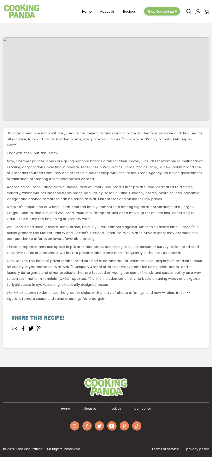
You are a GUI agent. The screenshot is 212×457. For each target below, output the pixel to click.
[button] (188, 11)
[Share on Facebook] (23, 328)
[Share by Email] (14, 328)
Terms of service (165, 449)
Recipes (115, 408)
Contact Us (142, 408)
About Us (89, 408)
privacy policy (197, 449)
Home (65, 408)
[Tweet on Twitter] (31, 328)
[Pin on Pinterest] (38, 328)
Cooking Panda (29, 449)
